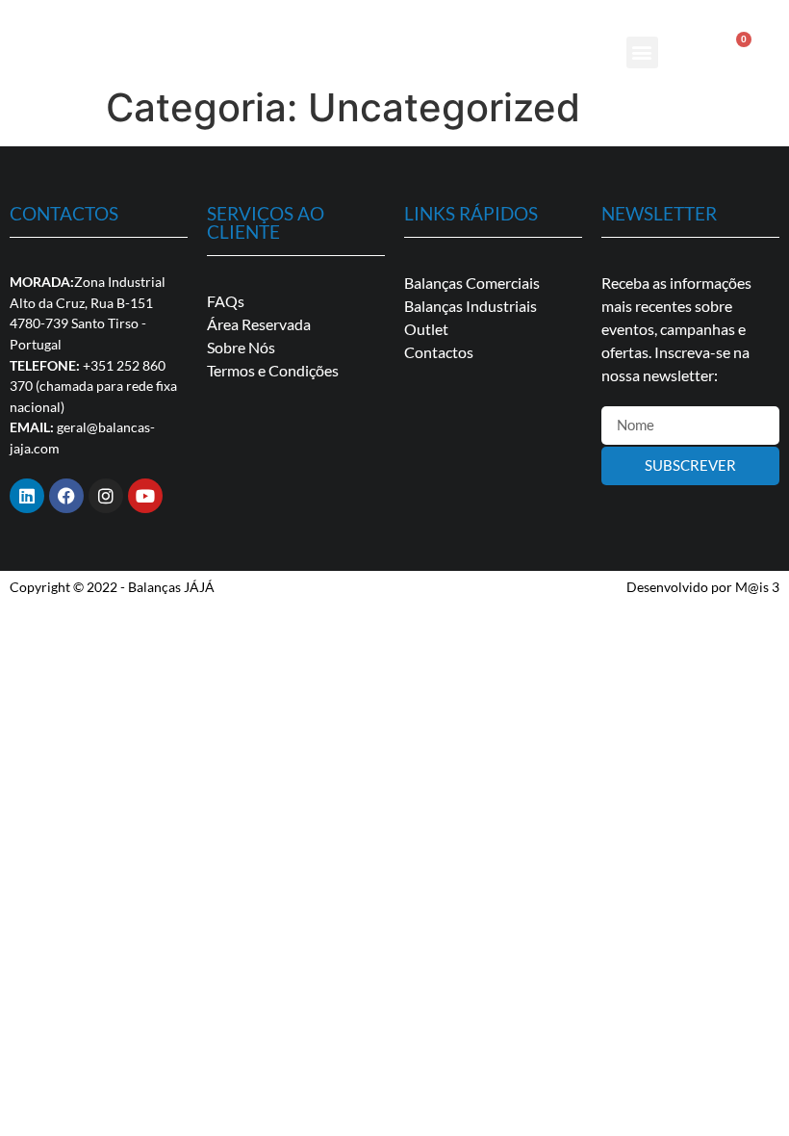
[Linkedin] (27, 495)
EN (739, 12)
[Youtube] (145, 495)
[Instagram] (106, 495)
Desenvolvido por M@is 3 (702, 587)
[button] (642, 52)
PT (714, 12)
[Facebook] (66, 495)
